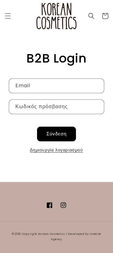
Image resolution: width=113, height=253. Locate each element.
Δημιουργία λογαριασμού (56, 150)
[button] (8, 16)
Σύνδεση (56, 133)
